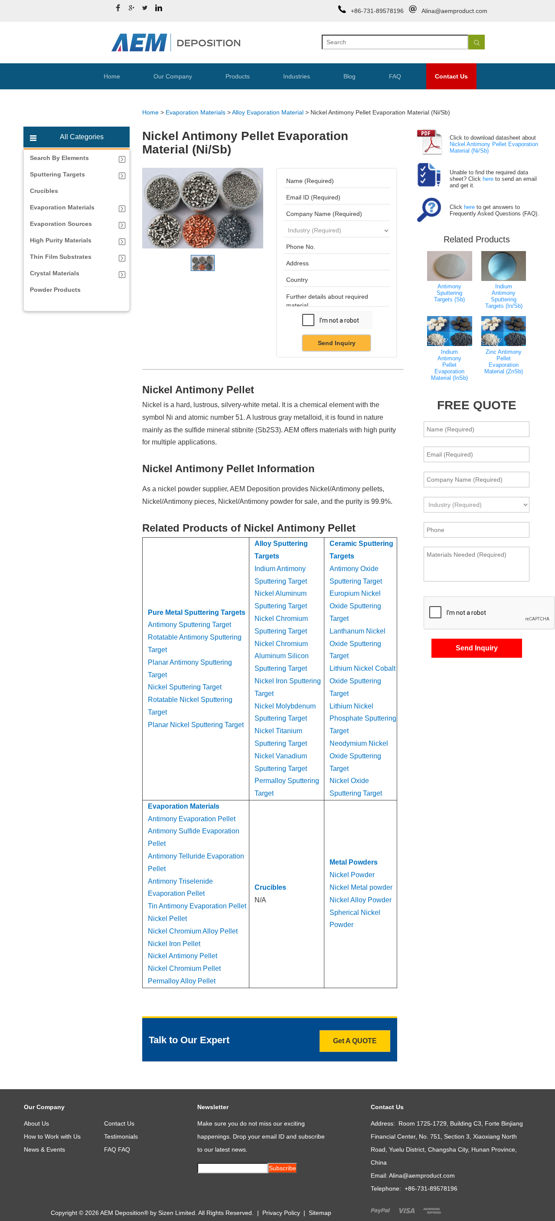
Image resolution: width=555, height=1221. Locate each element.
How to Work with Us (52, 1136)
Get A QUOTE (355, 1041)
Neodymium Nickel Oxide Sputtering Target (359, 756)
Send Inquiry (337, 343)
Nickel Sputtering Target (185, 687)
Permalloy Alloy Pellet (181, 981)
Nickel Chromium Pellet (184, 968)
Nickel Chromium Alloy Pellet (193, 931)
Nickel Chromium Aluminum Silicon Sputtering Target (282, 656)
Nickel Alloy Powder (361, 900)
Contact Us (451, 76)
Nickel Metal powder (361, 887)
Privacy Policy (281, 1212)
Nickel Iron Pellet (174, 943)
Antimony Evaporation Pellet (191, 819)
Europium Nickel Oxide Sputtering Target (355, 606)
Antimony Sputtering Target (189, 624)
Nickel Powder (352, 874)
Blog (349, 76)
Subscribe (282, 1168)
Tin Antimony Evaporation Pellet (197, 906)
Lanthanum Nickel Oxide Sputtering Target (357, 643)
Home (112, 76)
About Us (36, 1123)
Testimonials (121, 1136)
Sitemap (320, 1212)
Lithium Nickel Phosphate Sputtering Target (363, 718)
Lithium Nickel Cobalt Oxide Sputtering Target (362, 681)
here (488, 179)
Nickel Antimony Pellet (182, 956)
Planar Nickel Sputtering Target (196, 724)
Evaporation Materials (195, 112)
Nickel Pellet (167, 918)
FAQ (395, 76)
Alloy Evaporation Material (268, 112)
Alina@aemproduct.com (454, 10)
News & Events (44, 1149)
